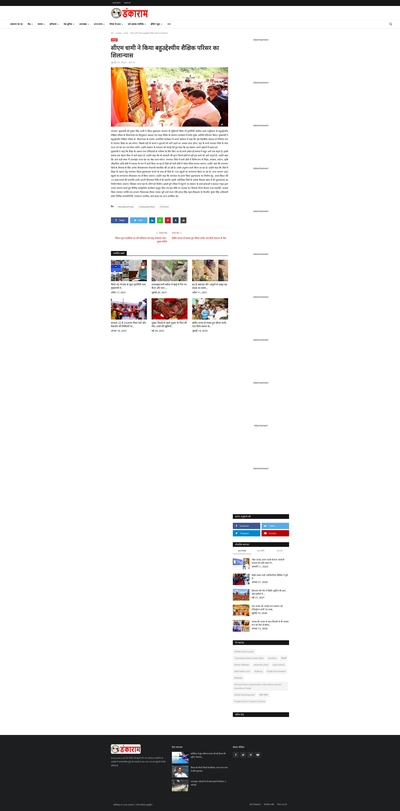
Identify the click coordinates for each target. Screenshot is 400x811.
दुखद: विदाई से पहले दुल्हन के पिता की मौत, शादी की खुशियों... (169, 324)
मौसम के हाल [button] (115, 24)
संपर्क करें (127, 3)
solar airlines (279, 664)
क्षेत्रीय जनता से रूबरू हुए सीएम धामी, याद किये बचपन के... (209, 324)
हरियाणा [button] (53, 24)
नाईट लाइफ (263, 694)
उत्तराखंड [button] (83, 24)
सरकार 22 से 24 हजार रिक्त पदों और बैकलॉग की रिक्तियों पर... (128, 324)
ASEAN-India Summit (244, 651)
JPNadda (238, 677)
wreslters (272, 658)
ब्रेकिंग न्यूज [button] (156, 24)
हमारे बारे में (116, 3)
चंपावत (126, 33)
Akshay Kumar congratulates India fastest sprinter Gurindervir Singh (258, 686)
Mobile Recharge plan (244, 694)
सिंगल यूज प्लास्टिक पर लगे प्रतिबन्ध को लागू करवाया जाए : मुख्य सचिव (141, 239)
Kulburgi (258, 671)
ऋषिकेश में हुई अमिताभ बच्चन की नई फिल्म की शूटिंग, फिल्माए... (208, 755)
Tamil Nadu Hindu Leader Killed (249, 658)
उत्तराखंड (118, 33)
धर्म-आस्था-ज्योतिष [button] (136, 24)
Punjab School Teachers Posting (249, 701)
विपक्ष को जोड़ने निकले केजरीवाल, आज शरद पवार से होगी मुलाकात (209, 769)
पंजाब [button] (40, 24)
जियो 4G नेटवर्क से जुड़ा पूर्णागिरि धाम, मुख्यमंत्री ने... (128, 286)
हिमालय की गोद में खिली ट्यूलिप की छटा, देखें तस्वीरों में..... (269, 592)
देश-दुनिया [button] (68, 24)
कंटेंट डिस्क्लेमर (255, 804)
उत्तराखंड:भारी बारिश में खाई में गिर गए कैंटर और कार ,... (169, 286)
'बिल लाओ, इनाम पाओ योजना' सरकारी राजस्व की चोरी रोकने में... (268, 561)
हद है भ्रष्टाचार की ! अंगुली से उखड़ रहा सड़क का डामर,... (209, 286)
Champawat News (147, 206)
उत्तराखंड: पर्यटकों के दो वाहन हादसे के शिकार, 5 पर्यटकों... (208, 783)
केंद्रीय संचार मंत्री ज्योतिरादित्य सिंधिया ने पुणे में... (270, 577)
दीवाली (283, 658)
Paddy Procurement (276, 671)
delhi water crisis (242, 671)
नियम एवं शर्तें (282, 804)
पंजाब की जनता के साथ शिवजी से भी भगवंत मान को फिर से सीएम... (270, 623)
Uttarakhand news (126, 206)
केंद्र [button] (29, 24)
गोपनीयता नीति (269, 804)
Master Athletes (241, 664)
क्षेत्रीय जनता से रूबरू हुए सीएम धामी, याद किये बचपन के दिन (199, 238)
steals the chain (261, 664)
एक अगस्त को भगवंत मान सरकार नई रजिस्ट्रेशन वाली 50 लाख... (267, 608)
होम (112, 33)
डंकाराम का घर (16, 24)
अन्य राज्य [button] (98, 24)
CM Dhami (164, 206)
